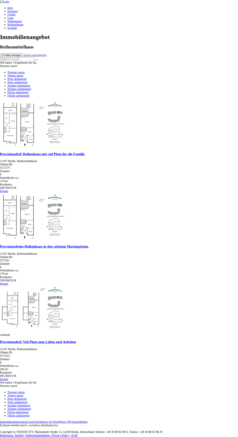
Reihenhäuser (15, 24)
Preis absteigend (16, 79)
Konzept (12, 11)
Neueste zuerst (16, 72)
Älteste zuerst (15, 75)
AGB (74, 435)
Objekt (11, 14)
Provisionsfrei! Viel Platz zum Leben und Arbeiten (38, 342)
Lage (10, 17)
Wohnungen (14, 21)
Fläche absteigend (17, 92)
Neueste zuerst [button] (8, 66)
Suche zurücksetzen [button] (34, 55)
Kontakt (12, 28)
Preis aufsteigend (17, 82)
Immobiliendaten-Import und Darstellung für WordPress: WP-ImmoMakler (44, 421)
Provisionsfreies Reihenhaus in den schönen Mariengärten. (44, 246)
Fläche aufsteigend (18, 95)
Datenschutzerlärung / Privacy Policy (47, 435)
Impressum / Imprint (12, 435)
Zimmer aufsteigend (19, 89)
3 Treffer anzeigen (11, 55)
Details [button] (4, 191)
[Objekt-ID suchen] (36, 60)
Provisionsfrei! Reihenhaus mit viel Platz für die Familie (42, 154)
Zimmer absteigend (18, 85)
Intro (10, 7)
